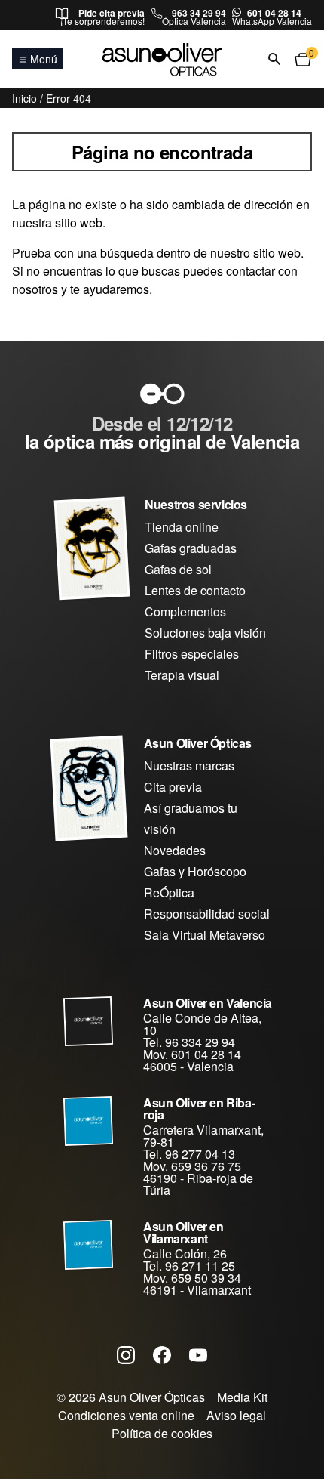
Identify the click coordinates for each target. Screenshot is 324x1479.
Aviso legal (236, 1415)
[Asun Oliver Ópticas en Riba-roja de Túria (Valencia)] (89, 1121)
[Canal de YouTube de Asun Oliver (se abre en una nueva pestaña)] (198, 1354)
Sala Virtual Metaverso (204, 934)
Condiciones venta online (126, 1415)
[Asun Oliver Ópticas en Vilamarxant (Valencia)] (89, 1245)
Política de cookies (162, 1433)
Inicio (24, 98)
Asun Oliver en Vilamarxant (183, 1232)
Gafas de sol (178, 569)
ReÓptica (169, 892)
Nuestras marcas (189, 765)
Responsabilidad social (207, 913)
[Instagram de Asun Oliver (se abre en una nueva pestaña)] (126, 1354)
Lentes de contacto (195, 590)
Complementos (185, 611)
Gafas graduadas (191, 548)
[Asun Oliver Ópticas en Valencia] (89, 1021)
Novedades (175, 850)
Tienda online (182, 527)
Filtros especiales (192, 653)
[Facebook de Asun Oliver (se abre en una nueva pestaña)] (162, 1354)
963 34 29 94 (199, 13)
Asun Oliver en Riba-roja (199, 1108)
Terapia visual (182, 675)
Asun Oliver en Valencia (207, 1002)
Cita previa (173, 786)
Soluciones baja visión (205, 632)
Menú (43, 58)
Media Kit (242, 1397)
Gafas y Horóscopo (195, 871)
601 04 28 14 (274, 13)
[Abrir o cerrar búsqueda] (274, 59)
